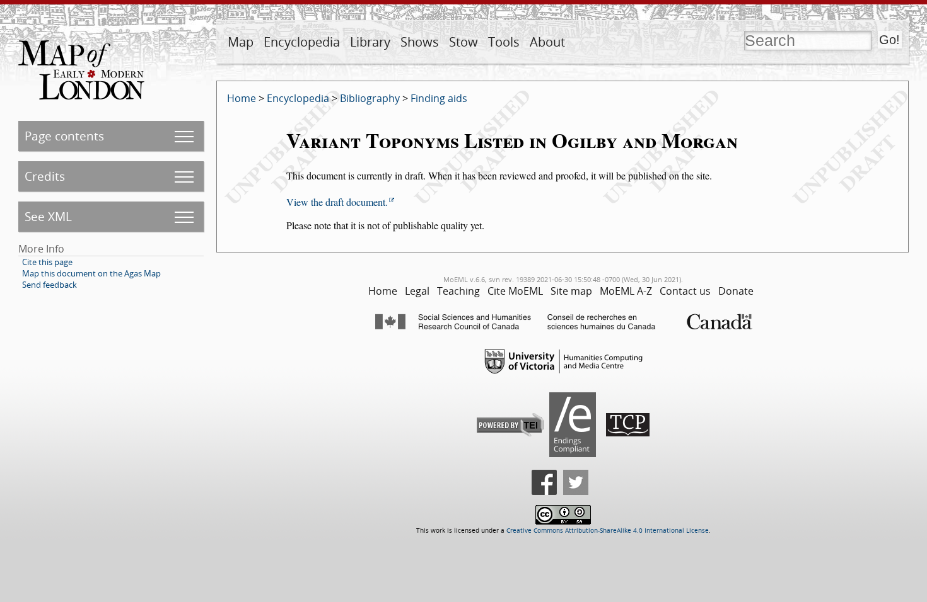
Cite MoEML (515, 291)
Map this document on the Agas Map (91, 273)
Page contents (64, 135)
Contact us (685, 291)
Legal (417, 291)
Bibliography (370, 98)
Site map (571, 291)
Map (241, 41)
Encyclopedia (302, 41)
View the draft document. (337, 201)
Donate (736, 291)
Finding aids (439, 98)
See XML (48, 216)
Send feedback (49, 284)
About (547, 41)
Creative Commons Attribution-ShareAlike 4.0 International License (607, 530)
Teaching (458, 291)
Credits (45, 176)
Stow (463, 41)
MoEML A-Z (626, 291)
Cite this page (47, 262)
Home (241, 98)
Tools (504, 41)
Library (370, 41)
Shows (419, 41)
